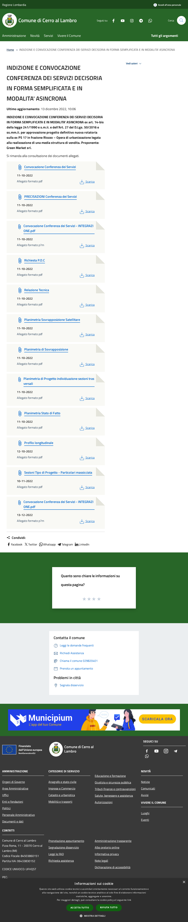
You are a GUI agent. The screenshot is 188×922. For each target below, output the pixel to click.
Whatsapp (49, 544)
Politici (6, 808)
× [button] (183, 882)
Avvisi (145, 795)
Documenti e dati (13, 821)
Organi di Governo (13, 782)
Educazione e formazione (110, 776)
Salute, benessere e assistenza (114, 795)
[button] (93, 916)
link (129, 899)
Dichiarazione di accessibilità (112, 867)
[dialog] (94, 900)
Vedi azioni (132, 63)
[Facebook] (112, 20)
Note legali (101, 860)
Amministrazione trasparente (113, 841)
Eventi (145, 820)
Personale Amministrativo (18, 815)
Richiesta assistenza (61, 860)
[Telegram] (139, 20)
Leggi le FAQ (56, 854)
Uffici (5, 795)
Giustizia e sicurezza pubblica (113, 782)
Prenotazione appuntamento (66, 841)
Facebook (16, 544)
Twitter (32, 544)
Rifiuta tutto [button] (109, 907)
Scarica (90, 181)
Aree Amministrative (15, 788)
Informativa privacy (107, 854)
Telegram (67, 544)
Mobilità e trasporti (60, 801)
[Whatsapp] (148, 20)
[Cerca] (181, 20)
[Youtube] (121, 20)
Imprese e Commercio (61, 788)
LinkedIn (84, 544)
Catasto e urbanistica (61, 795)
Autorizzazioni (104, 802)
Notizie (145, 782)
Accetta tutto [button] (79, 907)
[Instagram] (130, 20)
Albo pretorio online (107, 847)
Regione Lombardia (14, 5)
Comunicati (148, 788)
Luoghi (145, 813)
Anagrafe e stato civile (62, 782)
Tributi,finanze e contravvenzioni (115, 789)
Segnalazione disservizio (63, 847)
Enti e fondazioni (12, 801)
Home (10, 49)
